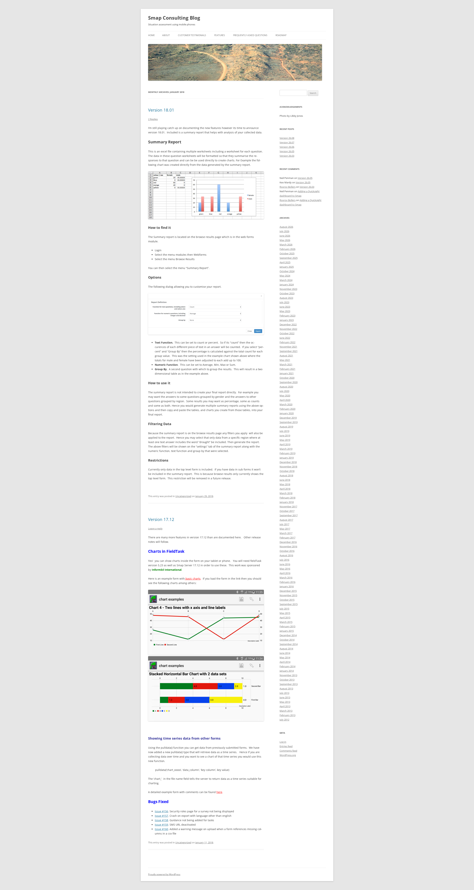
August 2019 (286, 426)
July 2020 (284, 391)
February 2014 (287, 666)
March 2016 (286, 577)
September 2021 (289, 351)
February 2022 (287, 342)
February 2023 (287, 315)
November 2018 (288, 466)
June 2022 (285, 337)
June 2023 (285, 306)
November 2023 (288, 289)
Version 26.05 (287, 151)
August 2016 (286, 555)
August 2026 (286, 226)
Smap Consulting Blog (174, 17)
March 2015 (286, 622)
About (166, 35)
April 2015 (285, 617)
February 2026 (287, 249)
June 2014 (285, 653)
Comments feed (288, 750)
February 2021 (287, 369)
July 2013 (284, 693)
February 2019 (287, 453)
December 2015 (288, 591)
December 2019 (288, 417)
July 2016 (284, 559)
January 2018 (287, 502)
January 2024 (287, 284)
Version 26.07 (287, 142)
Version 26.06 (287, 147)
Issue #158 (161, 820)
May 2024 (285, 275)
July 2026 (284, 231)
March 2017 (286, 533)
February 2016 (287, 582)
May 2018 (285, 484)
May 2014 (285, 657)
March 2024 (286, 280)
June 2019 (285, 435)
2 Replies (153, 119)
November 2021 (288, 346)
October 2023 (287, 293)
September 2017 (289, 515)
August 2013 (286, 688)
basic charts (193, 578)
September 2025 (289, 258)
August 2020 (286, 386)
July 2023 (284, 302)
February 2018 (287, 497)
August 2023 (286, 298)
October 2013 (287, 679)
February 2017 (287, 537)
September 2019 (289, 422)
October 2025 (287, 253)
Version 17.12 (161, 519)
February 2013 (287, 715)
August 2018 (286, 475)
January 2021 (287, 373)
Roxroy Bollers (288, 187)
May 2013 (285, 702)
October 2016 (287, 551)
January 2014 (287, 670)
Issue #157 (161, 815)
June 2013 (285, 697)
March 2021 (286, 364)
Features (219, 35)
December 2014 (288, 635)
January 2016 (287, 586)
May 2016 (285, 568)
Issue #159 (161, 824)
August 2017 (286, 519)
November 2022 (288, 329)
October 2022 (287, 333)
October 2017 (287, 511)
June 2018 (285, 480)
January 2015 (287, 630)
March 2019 (286, 448)
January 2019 (287, 457)
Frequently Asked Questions (250, 35)
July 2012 (284, 719)
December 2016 (288, 542)
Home (151, 35)
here (219, 792)
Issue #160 (161, 829)
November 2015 (288, 595)
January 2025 (287, 266)
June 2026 (285, 235)
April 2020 (285, 400)
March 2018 (286, 493)
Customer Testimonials (192, 35)
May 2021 (285, 360)
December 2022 (288, 324)
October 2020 (287, 377)
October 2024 (287, 271)
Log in (283, 741)
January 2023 (287, 320)
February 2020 (287, 408)
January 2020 (287, 413)
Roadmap (281, 35)
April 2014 (285, 662)
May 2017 (285, 528)
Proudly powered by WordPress (164, 874)
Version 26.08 (287, 138)
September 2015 (289, 604)
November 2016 (288, 546)
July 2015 (284, 608)
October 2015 (287, 599)
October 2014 (287, 639)
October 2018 (287, 471)
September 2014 (289, 644)
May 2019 (285, 440)
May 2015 (285, 613)
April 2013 (285, 706)
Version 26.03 (287, 155)
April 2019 (285, 444)
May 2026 (285, 240)
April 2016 (285, 573)
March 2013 (286, 710)
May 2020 (285, 395)
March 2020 (286, 404)
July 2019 (284, 431)
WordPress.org (288, 755)
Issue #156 (161, 811)
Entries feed (286, 746)
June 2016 (285, 564)
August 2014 (286, 648)
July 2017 (284, 524)
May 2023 (285, 311)
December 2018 (288, 462)
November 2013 (288, 675)
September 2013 (289, 684)
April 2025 (285, 262)
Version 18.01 (161, 110)
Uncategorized (183, 496)
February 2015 (287, 626)
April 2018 (285, 488)
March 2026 (286, 244)
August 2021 (286, 355)
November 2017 (288, 506)
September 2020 (289, 382)
